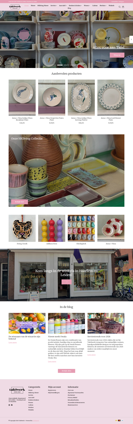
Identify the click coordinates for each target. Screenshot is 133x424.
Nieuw (33, 5)
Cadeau (95, 5)
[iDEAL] (116, 420)
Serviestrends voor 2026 (98, 336)
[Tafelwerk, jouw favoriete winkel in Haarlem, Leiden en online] (15, 7)
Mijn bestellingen (54, 392)
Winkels (111, 5)
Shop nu (117, 55)
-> (67, 282)
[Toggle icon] (119, 7)
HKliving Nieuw (42, 5)
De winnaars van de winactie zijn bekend (24, 337)
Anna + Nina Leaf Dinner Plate (111, 119)
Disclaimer (71, 395)
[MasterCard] (119, 420)
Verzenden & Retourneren (76, 402)
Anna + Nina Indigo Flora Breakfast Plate (22, 119)
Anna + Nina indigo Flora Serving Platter (81, 119)
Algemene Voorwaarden (76, 392)
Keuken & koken (33, 400)
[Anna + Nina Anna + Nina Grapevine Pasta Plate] (51, 98)
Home (26, 5)
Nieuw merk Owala (57, 336)
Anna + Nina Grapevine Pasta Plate (52, 119)
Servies (30, 395)
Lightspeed (36, 420)
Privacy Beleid (72, 397)
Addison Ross (51, 244)
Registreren (52, 390)
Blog (69, 8)
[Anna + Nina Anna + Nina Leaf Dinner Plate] (110, 98)
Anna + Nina (111, 244)
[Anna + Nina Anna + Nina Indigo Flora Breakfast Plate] (22, 98)
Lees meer (13, 343)
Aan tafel (31, 397)
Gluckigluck (81, 244)
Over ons (71, 390)
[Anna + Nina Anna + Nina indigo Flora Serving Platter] (81, 98)
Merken (30, 407)
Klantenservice (73, 405)
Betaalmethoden (73, 400)
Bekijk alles (66, 371)
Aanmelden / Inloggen (117, 1)
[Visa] (122, 420)
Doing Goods (22, 244)
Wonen (30, 402)
